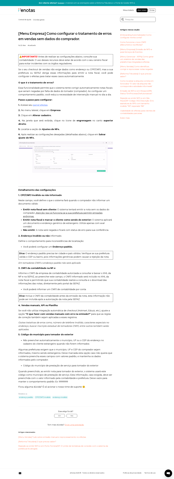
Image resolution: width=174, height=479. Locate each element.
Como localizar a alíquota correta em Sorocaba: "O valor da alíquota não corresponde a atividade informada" (137, 83)
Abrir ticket (142, 10)
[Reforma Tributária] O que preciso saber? (37, 441)
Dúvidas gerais (38, 20)
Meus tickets (128, 10)
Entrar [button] (152, 10)
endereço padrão (26, 397)
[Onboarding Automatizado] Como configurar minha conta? (136, 36)
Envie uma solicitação (74, 425)
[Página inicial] (26, 10)
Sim (59, 416)
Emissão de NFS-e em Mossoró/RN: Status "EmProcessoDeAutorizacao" (136, 92)
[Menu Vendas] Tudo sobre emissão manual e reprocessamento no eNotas (52, 437)
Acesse (61, 3)
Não (72, 416)
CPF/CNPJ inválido (43, 397)
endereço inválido (60, 397)
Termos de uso (150, 473)
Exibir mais (125, 118)
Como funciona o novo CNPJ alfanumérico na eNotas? (133, 43)
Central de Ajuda (24, 20)
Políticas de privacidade (132, 473)
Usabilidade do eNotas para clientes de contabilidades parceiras (137, 112)
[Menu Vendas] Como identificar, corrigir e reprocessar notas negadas (136, 67)
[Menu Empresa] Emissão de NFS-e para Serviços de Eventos (136, 50)
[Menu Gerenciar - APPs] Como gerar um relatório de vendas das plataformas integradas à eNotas (137, 59)
